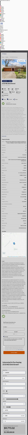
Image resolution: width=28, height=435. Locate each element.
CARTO (24, 256)
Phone (6, 331)
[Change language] (1, 5)
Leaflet (9, 256)
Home (3, 57)
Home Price (5, 370)
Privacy (21, 349)
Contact (1, 32)
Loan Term (5, 375)
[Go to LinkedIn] (0, 4)
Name (6, 326)
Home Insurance (6, 413)
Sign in (4, 21)
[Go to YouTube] (0, 3)
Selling (1, 26)
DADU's (1, 31)
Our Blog (1, 27)
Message (6, 336)
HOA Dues (5, 418)
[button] (14, 243)
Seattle (7, 57)
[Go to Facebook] (0, 1)
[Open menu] (0, 50)
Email (17, 331)
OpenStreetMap (15, 256)
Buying (1, 25)
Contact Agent (14, 352)
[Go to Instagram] (0, 2)
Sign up (1, 21)
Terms (19, 349)
